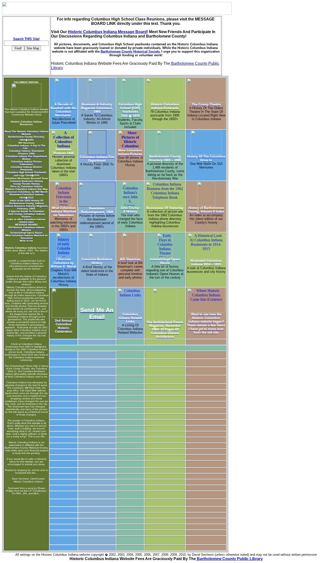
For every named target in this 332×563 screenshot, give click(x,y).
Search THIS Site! (26, 39)
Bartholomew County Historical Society (130, 51)
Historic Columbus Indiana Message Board (107, 32)
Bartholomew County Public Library (229, 559)
